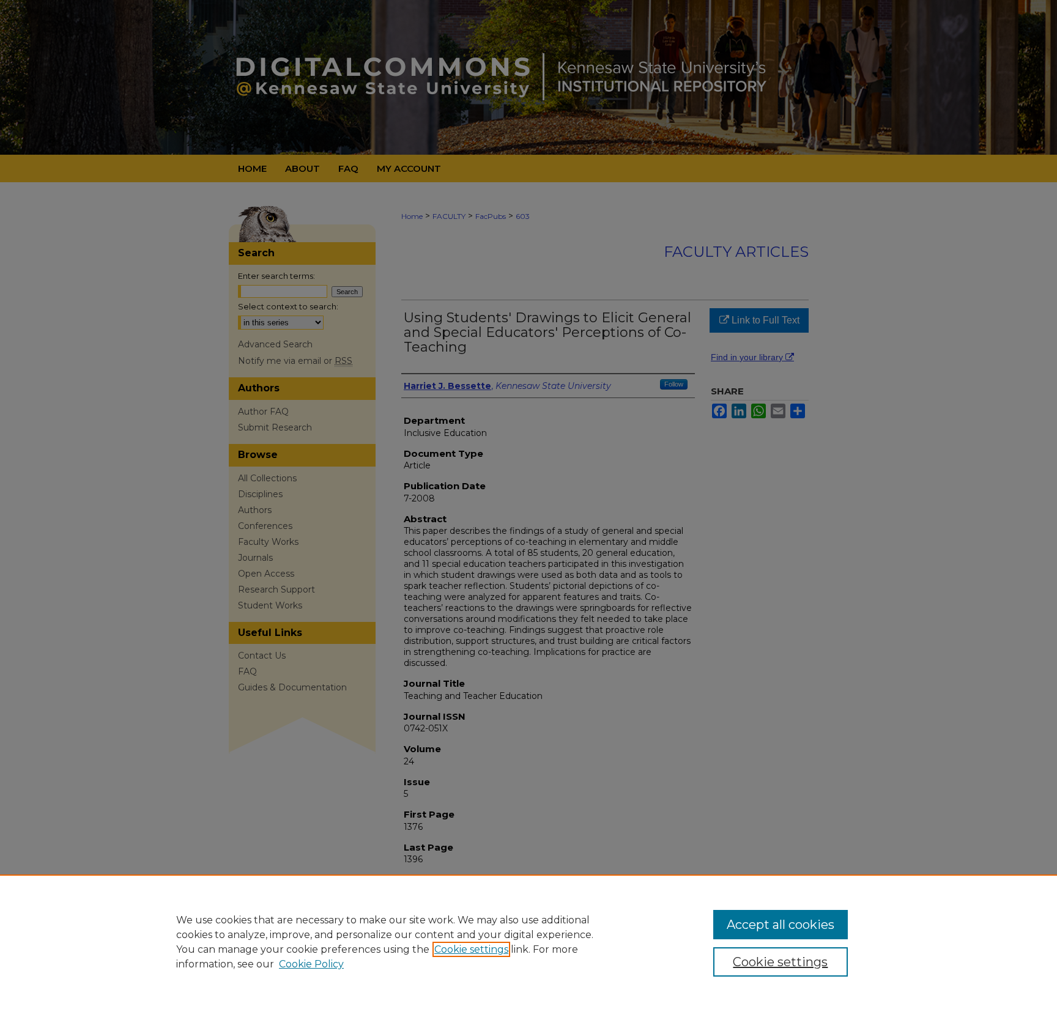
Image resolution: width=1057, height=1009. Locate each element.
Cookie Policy (311, 964)
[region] (528, 941)
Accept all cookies (780, 924)
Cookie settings (471, 949)
